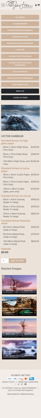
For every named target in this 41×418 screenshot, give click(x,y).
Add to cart (17, 260)
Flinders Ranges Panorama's (20, 30)
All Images (20, 17)
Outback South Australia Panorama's (20, 64)
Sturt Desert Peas (20, 85)
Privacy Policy (8, 382)
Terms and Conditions (28, 382)
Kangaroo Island (20, 37)
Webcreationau (27, 394)
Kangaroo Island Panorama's (20, 43)
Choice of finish (20, 98)
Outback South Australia (20, 56)
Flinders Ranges (20, 24)
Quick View (28, 291)
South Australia (20, 72)
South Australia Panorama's (20, 78)
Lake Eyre (20, 50)
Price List (20, 91)
